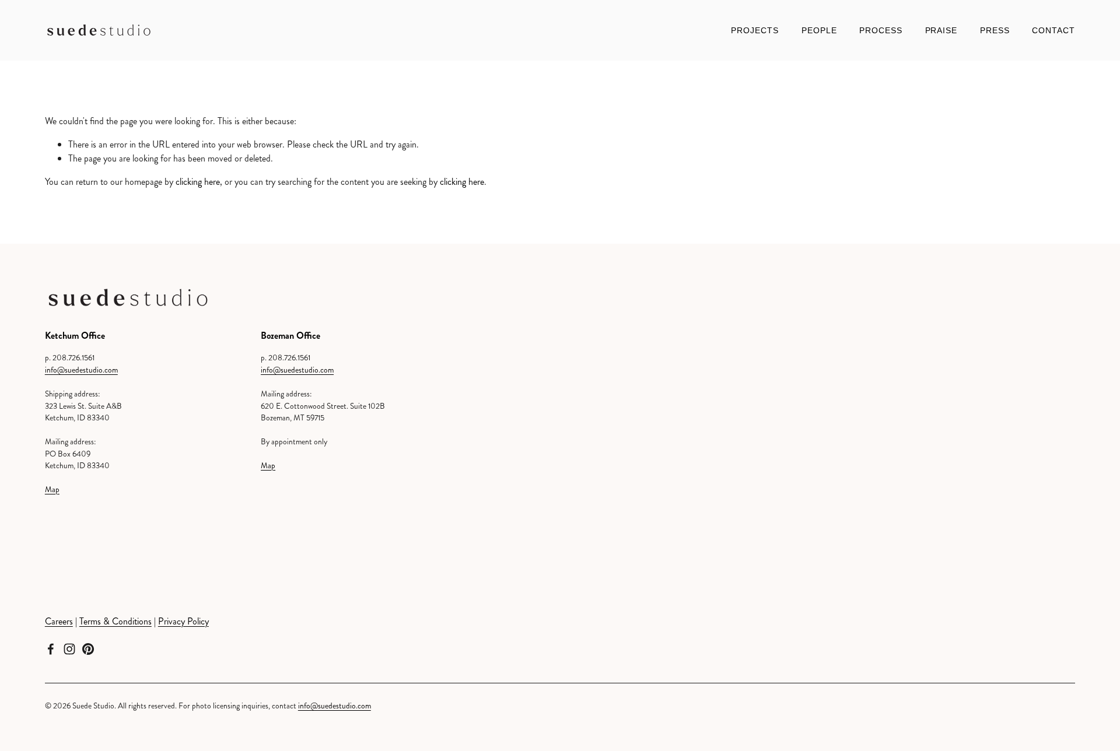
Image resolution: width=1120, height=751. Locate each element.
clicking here (198, 181)
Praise (941, 30)
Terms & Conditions (115, 621)
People (819, 30)
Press (995, 30)
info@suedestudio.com (81, 370)
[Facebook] (51, 649)
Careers (59, 621)
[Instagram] (69, 649)
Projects (755, 30)
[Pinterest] (88, 649)
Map (52, 489)
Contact (1053, 30)
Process (880, 30)
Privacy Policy (183, 621)
